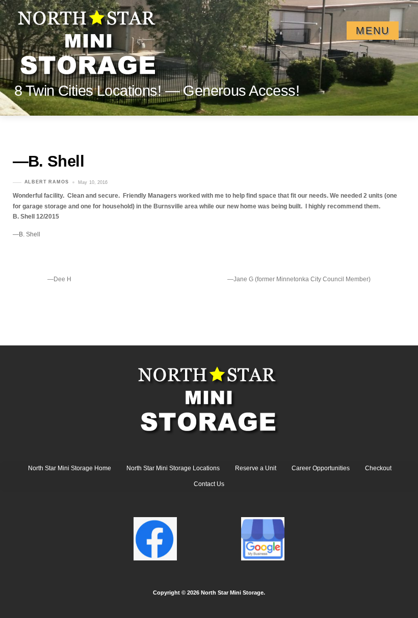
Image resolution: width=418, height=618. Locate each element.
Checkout (378, 468)
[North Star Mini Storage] (88, 38)
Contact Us (209, 484)
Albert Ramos (46, 182)
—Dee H (59, 279)
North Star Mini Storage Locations (173, 468)
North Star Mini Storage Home (69, 468)
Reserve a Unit (255, 468)
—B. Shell (48, 161)
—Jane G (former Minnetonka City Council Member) (299, 279)
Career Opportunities (321, 468)
